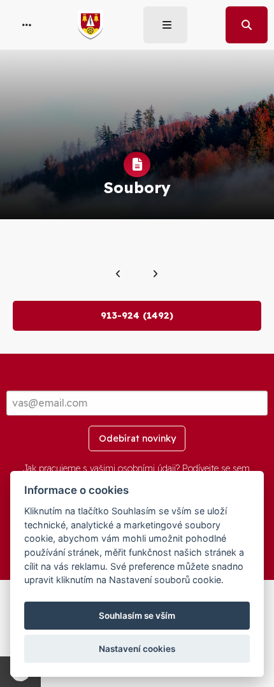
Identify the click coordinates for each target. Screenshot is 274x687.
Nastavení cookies (137, 649)
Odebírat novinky (137, 438)
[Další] (155, 274)
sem (241, 468)
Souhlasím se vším (137, 616)
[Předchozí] (118, 274)
